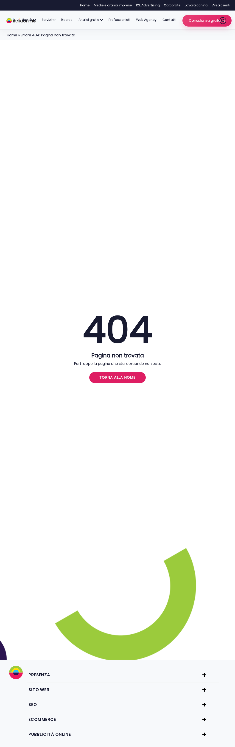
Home (85, 5)
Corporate (172, 5)
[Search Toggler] (222, 20)
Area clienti (221, 5)
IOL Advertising (148, 5)
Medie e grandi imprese (113, 5)
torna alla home (117, 377)
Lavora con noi (196, 5)
